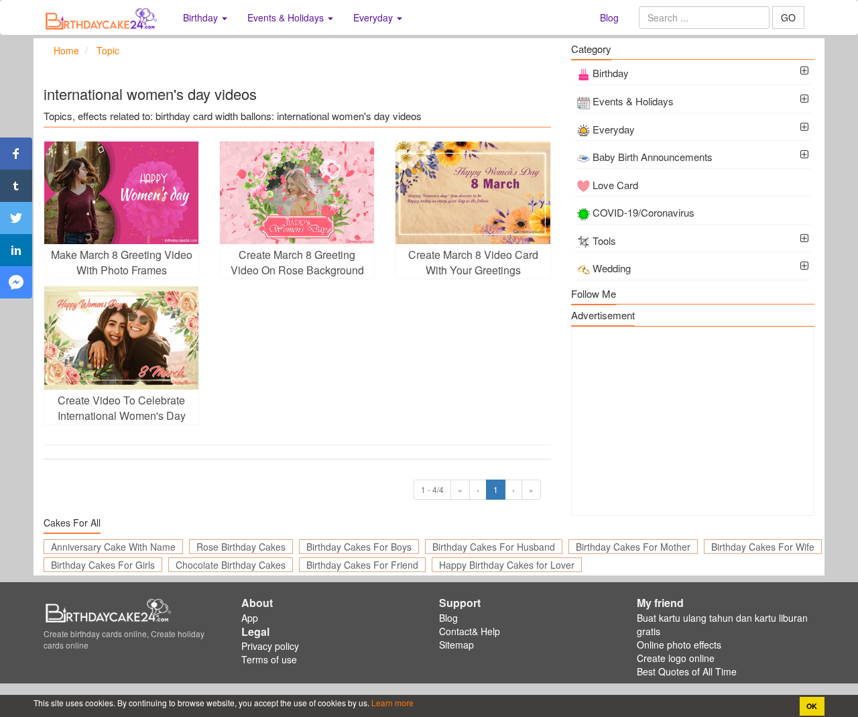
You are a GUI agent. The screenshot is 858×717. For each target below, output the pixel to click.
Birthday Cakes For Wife (762, 546)
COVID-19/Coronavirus (643, 212)
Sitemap (456, 644)
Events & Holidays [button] (286, 17)
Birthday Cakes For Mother (633, 546)
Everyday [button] (374, 17)
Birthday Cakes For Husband (493, 546)
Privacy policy (270, 646)
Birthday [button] (202, 17)
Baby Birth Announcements (653, 157)
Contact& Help (469, 631)
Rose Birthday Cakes (241, 546)
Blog (609, 17)
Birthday (611, 73)
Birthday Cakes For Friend (362, 564)
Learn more (391, 702)
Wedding (612, 268)
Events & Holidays (633, 101)
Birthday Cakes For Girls (103, 564)
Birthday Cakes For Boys (359, 546)
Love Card (615, 185)
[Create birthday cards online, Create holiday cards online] (103, 17)
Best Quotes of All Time (687, 671)
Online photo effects (679, 644)
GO (788, 17)
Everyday (614, 129)
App (249, 617)
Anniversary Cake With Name (113, 546)
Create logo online (676, 658)
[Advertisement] (693, 421)
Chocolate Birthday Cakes (231, 564)
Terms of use (269, 659)
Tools (604, 240)
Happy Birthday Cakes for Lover (506, 564)
